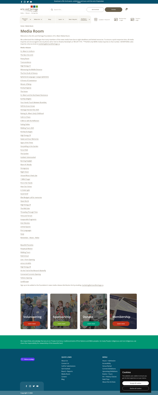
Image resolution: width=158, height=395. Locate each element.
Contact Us (65, 363)
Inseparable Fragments (28, 219)
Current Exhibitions (109, 369)
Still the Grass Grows (27, 106)
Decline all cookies (135, 388)
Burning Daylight (26, 161)
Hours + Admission (108, 361)
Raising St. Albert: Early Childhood (32, 113)
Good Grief (24, 194)
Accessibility (106, 363)
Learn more (32, 324)
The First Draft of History (28, 73)
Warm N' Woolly (26, 165)
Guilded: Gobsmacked (28, 157)
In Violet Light (25, 190)
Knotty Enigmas (25, 88)
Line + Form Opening (27, 260)
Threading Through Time (29, 212)
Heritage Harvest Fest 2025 (29, 110)
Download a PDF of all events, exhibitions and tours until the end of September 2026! (79, 2)
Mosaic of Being (25, 84)
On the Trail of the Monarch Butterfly (33, 271)
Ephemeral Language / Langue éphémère (34, 77)
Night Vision (24, 172)
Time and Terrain (26, 216)
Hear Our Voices (26, 186)
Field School (24, 256)
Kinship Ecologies (26, 132)
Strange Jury (24, 168)
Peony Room (24, 59)
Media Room (65, 374)
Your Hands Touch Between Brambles (33, 102)
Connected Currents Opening (30, 274)
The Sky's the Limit (26, 55)
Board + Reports (67, 371)
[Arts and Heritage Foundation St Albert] (29, 9)
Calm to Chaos (25, 117)
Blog (62, 379)
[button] (102, 19)
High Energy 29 (25, 205)
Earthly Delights (25, 99)
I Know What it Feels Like (28, 176)
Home (22, 26)
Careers (64, 377)
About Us (64, 361)
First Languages (25, 230)
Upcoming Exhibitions (109, 371)
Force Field (24, 150)
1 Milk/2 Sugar (25, 179)
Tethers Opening (26, 278)
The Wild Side (25, 208)
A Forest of (28, 80)
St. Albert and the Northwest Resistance (34, 95)
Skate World (24, 201)
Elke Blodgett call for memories (31, 197)
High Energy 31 (25, 66)
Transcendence (25, 62)
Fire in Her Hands (26, 183)
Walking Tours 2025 (27, 128)
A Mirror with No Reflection (29, 121)
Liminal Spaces (25, 227)
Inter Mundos (25, 223)
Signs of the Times (26, 143)
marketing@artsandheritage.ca (49, 44)
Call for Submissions (68, 366)
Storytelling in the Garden (29, 146)
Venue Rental (107, 366)
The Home (24, 91)
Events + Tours (107, 374)
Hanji (22, 234)
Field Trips (105, 379)
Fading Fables (25, 124)
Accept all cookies (135, 383)
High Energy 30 (25, 135)
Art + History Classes (109, 377)
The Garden (24, 154)
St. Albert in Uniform (27, 51)
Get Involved (65, 369)
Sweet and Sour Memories (29, 139)
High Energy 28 (25, 267)
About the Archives (108, 382)
